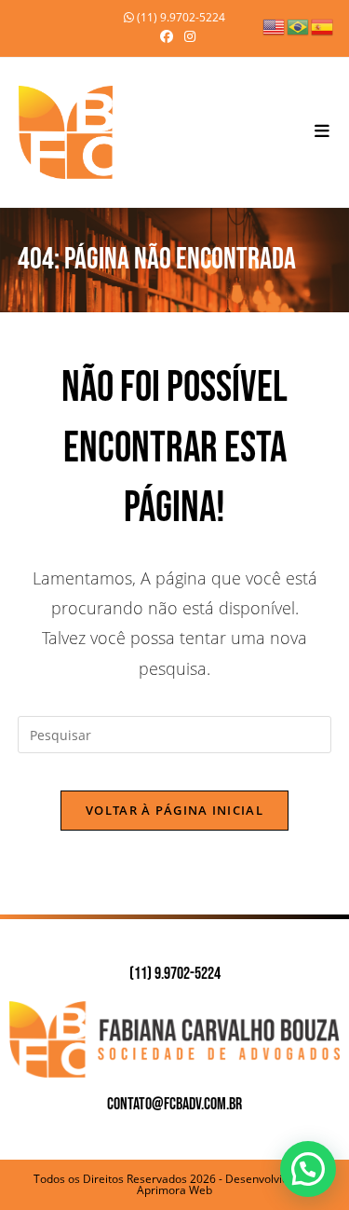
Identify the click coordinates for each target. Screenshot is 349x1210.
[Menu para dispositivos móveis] (322, 132)
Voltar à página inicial (174, 810)
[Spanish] (323, 25)
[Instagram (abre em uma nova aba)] (187, 36)
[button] (308, 1169)
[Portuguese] (299, 25)
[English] (274, 25)
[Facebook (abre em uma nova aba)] (166, 36)
